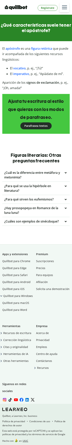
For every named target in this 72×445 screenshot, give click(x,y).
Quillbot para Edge (14, 268)
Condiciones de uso (39, 421)
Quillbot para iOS (13, 289)
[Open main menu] (64, 7)
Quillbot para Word (14, 310)
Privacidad (43, 340)
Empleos (41, 347)
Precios (40, 268)
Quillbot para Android (16, 282)
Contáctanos (44, 361)
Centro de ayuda (46, 354)
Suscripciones (45, 261)
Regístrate (47, 8)
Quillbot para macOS (15, 303)
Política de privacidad (13, 421)
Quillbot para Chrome (16, 261)
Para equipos (44, 275)
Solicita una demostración (53, 289)
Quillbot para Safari (15, 275)
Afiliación (42, 282)
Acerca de (42, 333)
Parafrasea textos (36, 126)
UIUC (25, 440)
